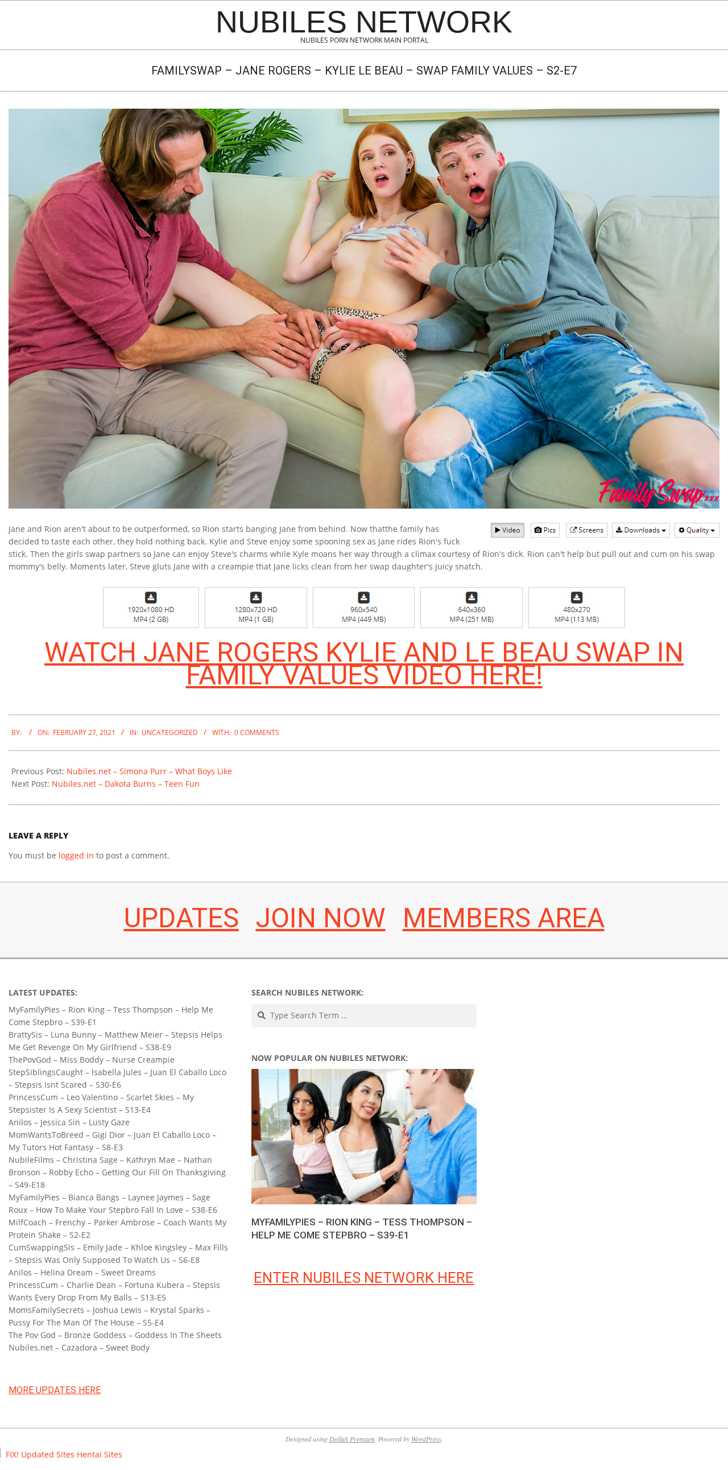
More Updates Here (55, 1390)
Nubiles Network (364, 22)
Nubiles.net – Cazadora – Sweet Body (79, 1347)
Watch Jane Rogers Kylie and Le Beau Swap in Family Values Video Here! (364, 663)
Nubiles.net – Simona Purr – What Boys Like (149, 771)
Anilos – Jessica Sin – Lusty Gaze (69, 1122)
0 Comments (256, 732)
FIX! (12, 1454)
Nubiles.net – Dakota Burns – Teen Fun (126, 783)
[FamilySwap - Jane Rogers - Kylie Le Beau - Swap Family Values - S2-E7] (364, 114)
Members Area (504, 918)
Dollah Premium (352, 1438)
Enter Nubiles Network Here (364, 1277)
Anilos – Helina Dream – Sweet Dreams (82, 1272)
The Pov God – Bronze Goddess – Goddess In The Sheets (115, 1334)
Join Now (321, 918)
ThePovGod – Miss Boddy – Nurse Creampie (92, 1059)
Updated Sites (48, 1454)
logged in (76, 855)
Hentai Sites (99, 1454)
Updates (181, 918)
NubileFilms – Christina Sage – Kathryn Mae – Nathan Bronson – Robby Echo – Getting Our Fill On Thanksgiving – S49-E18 (117, 1172)
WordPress (426, 1438)
